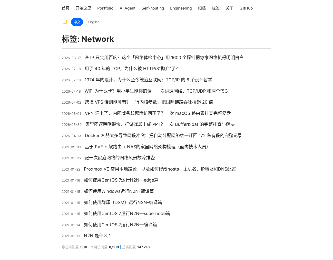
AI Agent (128, 8)
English (93, 22)
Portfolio (105, 8)
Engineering (181, 8)
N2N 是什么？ (98, 235)
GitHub (246, 8)
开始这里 (83, 8)
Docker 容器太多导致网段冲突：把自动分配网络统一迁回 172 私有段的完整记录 (163, 135)
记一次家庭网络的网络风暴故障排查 (120, 157)
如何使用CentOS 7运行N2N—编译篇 (120, 224)
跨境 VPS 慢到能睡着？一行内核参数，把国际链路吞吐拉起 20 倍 (149, 102)
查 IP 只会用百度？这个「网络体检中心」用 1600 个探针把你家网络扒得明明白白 (164, 57)
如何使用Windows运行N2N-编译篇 (119, 191)
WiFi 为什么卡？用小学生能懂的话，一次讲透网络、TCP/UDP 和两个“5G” (157, 91)
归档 (202, 8)
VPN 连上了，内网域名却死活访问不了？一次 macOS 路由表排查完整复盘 (158, 113)
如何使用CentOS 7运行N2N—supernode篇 (127, 213)
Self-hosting (153, 8)
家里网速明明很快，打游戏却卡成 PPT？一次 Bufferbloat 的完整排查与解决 (160, 124)
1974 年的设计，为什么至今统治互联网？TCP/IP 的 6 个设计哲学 (148, 79)
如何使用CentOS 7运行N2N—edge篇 (121, 180)
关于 (230, 8)
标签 (216, 8)
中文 (77, 22)
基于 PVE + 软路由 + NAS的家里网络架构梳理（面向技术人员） (148, 146)
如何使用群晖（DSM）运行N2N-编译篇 (123, 202)
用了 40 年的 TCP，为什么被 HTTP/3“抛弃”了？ (132, 68)
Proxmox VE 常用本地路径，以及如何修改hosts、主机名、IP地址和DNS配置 (160, 169)
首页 (65, 8)
